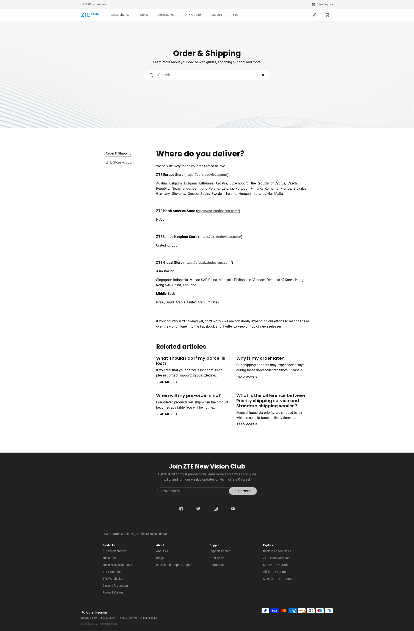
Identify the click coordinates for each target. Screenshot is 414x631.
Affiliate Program (274, 571)
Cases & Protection (115, 585)
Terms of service (127, 617)
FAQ (105, 534)
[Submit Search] (151, 75)
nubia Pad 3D (111, 558)
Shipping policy (148, 617)
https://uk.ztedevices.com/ (220, 237)
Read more (166, 382)
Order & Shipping (119, 153)
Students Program (275, 565)
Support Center (220, 551)
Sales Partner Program (278, 578)
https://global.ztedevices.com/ (208, 263)
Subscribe (243, 491)
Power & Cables (112, 592)
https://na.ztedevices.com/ (218, 211)
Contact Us (217, 565)
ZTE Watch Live (112, 578)
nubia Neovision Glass (117, 565)
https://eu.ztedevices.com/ (206, 175)
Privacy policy (107, 617)
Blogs (160, 558)
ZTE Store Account (120, 162)
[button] (120, 15)
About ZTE (163, 551)
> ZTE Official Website (93, 4)
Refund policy (89, 617)
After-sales (217, 558)
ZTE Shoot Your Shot (277, 558)
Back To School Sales (277, 551)
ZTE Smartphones (114, 551)
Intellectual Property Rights (174, 565)
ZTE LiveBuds (111, 571)
